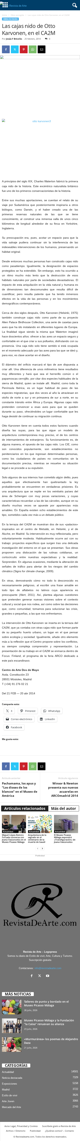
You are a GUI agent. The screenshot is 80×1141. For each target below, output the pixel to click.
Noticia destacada (12, 1077)
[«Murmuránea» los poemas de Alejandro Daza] (11, 1044)
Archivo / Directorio (15, 1130)
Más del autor (63, 808)
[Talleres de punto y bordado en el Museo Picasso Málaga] (11, 1007)
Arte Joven (8, 1101)
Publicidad (35, 1130)
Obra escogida (17, 15)
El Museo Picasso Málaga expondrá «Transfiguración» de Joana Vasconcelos (64, 838)
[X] (40, 976)
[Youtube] (48, 976)
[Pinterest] (24, 49)
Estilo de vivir (9, 1095)
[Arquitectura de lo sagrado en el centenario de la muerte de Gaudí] (40, 824)
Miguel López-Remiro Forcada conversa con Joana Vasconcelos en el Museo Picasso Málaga (14, 838)
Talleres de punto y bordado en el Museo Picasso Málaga (46, 1003)
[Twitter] (15, 49)
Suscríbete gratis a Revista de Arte (59, 1126)
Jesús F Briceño (14, 38)
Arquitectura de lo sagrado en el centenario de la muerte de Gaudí (37, 838)
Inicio (4, 15)
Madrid (6, 1089)
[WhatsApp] (33, 49)
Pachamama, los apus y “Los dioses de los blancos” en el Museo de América (19, 789)
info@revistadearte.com (48, 968)
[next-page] (42, 849)
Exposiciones (9, 1083)
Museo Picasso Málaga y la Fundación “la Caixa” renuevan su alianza (49, 1022)
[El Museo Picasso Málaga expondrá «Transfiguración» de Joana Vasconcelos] (66, 824)
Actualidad (8, 831)
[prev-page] (38, 849)
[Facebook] (6, 49)
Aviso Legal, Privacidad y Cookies (21, 1126)
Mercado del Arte (11, 1107)
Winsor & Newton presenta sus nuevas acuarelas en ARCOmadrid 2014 (63, 789)
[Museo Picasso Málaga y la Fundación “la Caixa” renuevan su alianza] (11, 1025)
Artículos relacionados (24, 808)
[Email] (41, 49)
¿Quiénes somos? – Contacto (59, 1130)
